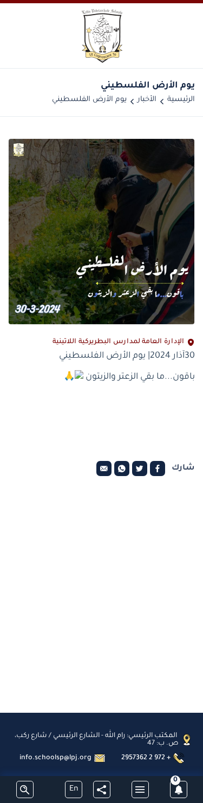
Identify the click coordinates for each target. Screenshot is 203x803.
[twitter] (139, 468)
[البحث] (25, 789)
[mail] (104, 468)
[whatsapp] (121, 468)
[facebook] (157, 468)
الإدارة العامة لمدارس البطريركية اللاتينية (118, 342)
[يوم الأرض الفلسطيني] (101, 231)
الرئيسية (181, 100)
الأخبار (146, 100)
